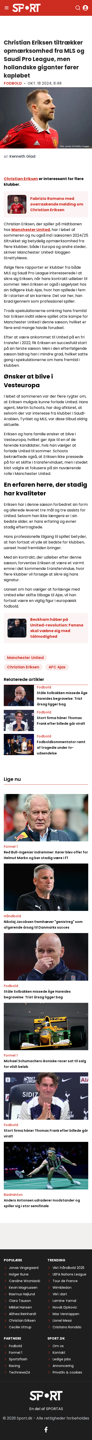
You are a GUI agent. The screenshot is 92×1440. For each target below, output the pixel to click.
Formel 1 (11, 846)
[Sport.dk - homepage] (26, 8)
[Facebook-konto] (46, 1429)
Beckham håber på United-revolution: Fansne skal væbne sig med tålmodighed (56, 628)
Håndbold (12, 916)
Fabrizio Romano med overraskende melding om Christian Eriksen (56, 204)
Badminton (13, 1194)
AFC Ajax (57, 667)
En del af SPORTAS (46, 1408)
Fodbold (13, 83)
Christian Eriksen (21, 178)
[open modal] (85, 8)
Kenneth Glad (22, 156)
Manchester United (30, 229)
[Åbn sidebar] (6, 8)
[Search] (78, 8)
